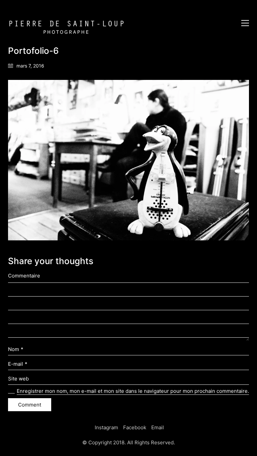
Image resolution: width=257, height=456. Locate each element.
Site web (18, 378)
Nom (15, 349)
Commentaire (24, 275)
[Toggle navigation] (245, 23)
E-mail (17, 364)
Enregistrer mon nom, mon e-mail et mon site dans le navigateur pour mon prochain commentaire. (133, 391)
